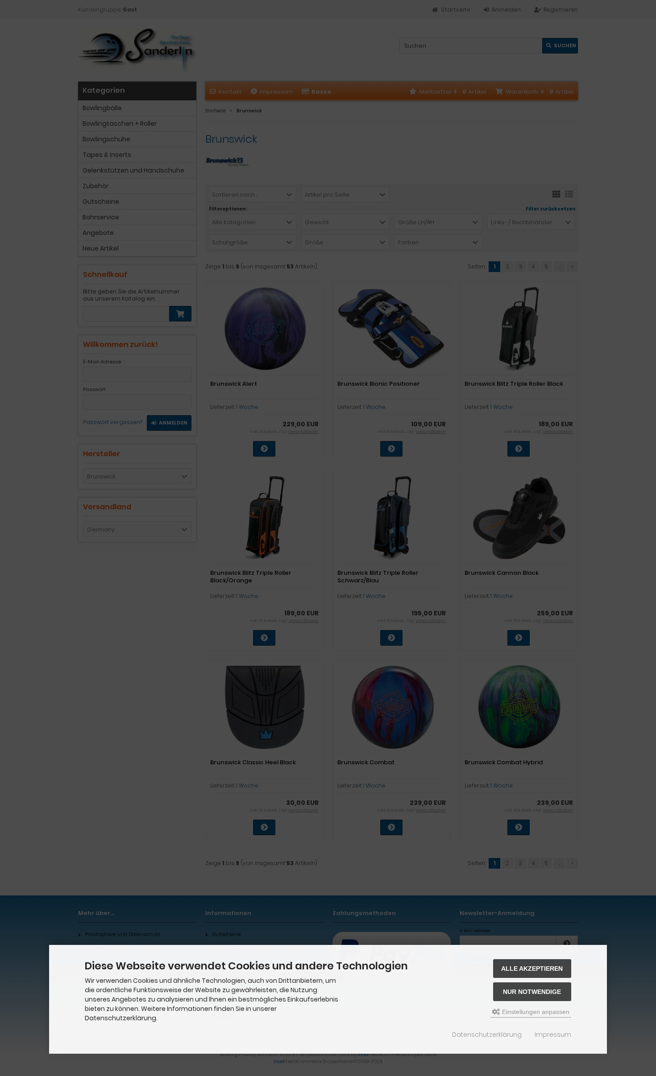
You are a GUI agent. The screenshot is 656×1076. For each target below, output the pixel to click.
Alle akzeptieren (532, 968)
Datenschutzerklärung (487, 1034)
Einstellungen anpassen (534, 1011)
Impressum (553, 1034)
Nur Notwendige (532, 991)
